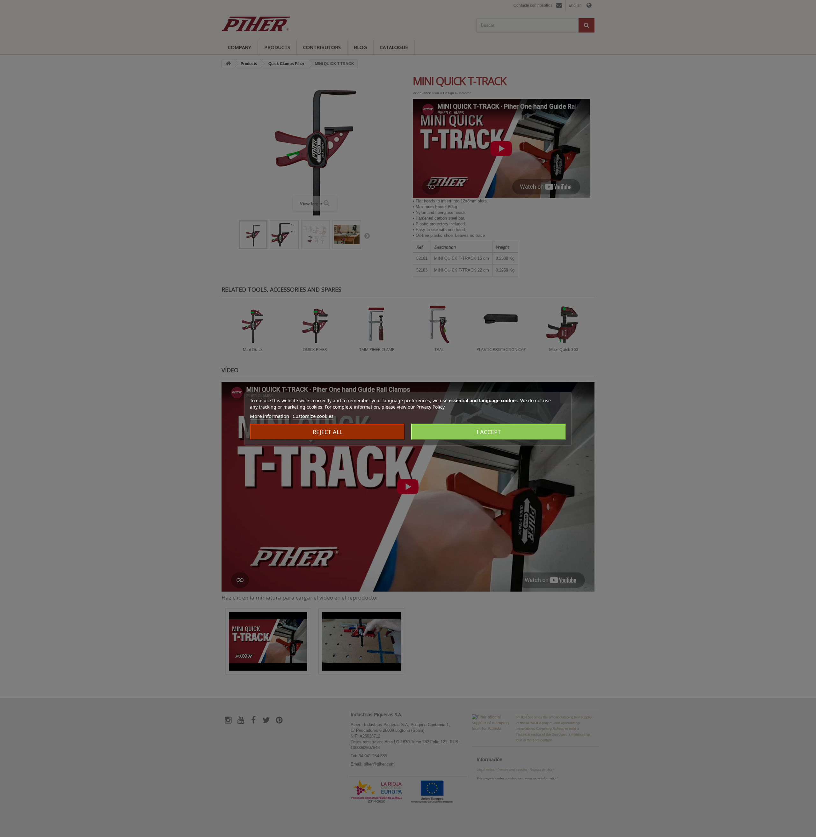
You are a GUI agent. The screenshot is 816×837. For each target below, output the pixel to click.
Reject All (327, 432)
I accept (489, 432)
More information (269, 416)
